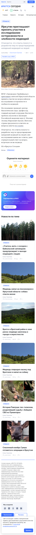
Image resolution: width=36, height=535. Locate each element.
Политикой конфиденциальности (11, 525)
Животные (11, 150)
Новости (13, 15)
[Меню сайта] (33, 6)
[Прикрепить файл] (7, 176)
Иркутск (3, 2)
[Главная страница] (10, 6)
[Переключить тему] (21, 10)
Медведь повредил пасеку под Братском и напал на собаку (17, 370)
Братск (9, 2)
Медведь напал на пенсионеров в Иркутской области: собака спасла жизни (18, 291)
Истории (21, 15)
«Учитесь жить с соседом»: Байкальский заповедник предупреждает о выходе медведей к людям (15, 250)
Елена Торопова (7, 256)
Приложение (8, 515)
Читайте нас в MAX (8, 56)
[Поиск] (25, 10)
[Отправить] (31, 176)
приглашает (6, 96)
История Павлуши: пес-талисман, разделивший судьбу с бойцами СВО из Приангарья (18, 410)
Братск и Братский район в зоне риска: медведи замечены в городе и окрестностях (17, 332)
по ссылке (19, 126)
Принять (28, 530)
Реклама (21, 515)
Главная (5, 15)
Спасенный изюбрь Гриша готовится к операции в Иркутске (18, 448)
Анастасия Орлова (16, 53)
